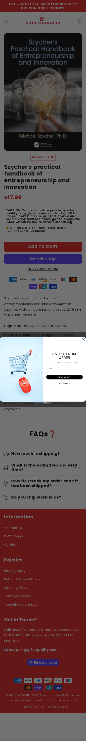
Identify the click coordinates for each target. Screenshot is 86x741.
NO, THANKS (64, 383)
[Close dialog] (83, 339)
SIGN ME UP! (64, 377)
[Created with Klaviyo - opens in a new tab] (43, 402)
